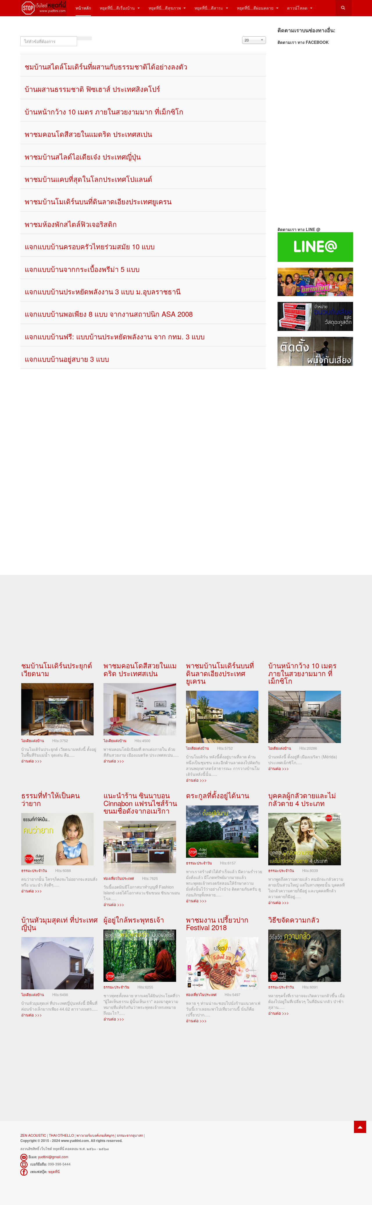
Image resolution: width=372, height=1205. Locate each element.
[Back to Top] (360, 1127)
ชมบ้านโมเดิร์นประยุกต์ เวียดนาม (56, 669)
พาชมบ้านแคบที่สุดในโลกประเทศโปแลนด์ (88, 179)
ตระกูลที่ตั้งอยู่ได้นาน (217, 795)
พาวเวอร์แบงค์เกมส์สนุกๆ (95, 1135)
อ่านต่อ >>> (31, 761)
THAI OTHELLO (61, 1135)
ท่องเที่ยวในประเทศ (118, 878)
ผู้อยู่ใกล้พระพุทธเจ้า (133, 919)
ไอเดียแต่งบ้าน (32, 740)
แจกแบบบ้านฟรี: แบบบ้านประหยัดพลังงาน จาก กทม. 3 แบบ (115, 336)
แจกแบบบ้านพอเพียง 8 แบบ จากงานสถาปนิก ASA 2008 (109, 314)
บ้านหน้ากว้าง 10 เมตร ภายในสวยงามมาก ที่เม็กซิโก (104, 111)
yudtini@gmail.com (53, 1156)
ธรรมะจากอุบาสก (130, 1135)
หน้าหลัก (83, 8)
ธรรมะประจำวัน (34, 870)
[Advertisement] (315, 464)
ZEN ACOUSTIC (33, 1135)
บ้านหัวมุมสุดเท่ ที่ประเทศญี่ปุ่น (59, 923)
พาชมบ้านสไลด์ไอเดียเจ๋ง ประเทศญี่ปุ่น (83, 156)
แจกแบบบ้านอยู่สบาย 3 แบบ (67, 359)
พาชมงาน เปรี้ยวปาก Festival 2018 (217, 923)
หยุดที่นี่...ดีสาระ (209, 8)
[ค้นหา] (81, 38)
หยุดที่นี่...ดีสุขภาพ (165, 8)
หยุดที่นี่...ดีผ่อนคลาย (256, 8)
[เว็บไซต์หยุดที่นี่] (43, 8)
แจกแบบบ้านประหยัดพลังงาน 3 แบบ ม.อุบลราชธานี (102, 291)
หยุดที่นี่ (54, 1171)
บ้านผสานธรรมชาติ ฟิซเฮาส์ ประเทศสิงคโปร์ (92, 89)
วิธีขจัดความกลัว (293, 919)
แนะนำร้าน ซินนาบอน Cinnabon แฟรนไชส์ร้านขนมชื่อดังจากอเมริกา (140, 803)
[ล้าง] (88, 38)
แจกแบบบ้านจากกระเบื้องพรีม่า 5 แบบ (82, 269)
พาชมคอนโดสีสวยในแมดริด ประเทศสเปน (88, 134)
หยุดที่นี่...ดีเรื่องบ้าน (118, 8)
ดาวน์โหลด (298, 8)
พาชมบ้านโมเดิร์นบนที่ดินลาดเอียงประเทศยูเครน (98, 201)
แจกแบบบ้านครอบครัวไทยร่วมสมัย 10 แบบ (90, 246)
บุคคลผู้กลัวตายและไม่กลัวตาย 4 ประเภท (302, 799)
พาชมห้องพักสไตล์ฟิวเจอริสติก (71, 224)
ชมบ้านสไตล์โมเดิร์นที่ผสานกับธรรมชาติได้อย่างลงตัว (106, 66)
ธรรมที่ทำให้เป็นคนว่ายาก (50, 799)
